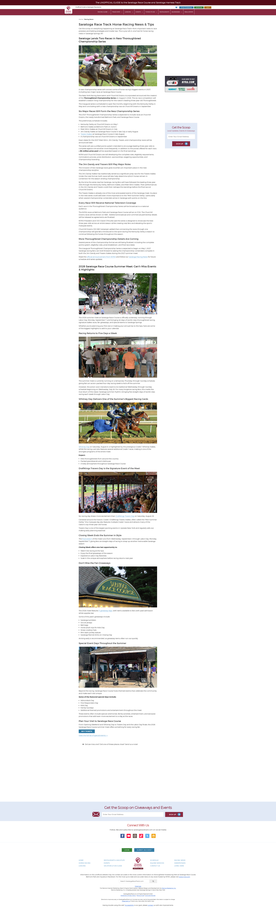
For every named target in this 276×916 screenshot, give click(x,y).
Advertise (199, 7)
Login (208, 7)
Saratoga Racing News (138, 257)
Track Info (116, 12)
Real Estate (189, 12)
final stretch (87, 539)
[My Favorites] (176, 7)
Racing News (88, 19)
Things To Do (150, 12)
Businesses (176, 12)
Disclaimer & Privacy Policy (128, 895)
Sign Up (180, 144)
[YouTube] (129, 836)
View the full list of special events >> (93, 735)
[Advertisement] (138, 775)
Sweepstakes (180, 863)
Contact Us (155, 866)
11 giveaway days (105, 611)
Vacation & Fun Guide (113, 866)
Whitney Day (84, 447)
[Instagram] (135, 836)
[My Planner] (153, 836)
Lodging (128, 12)
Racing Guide (102, 12)
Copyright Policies (150, 895)
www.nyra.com (184, 877)
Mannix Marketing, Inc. (169, 888)
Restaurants (164, 12)
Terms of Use (140, 895)
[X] (147, 836)
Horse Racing (85, 863)
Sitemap (138, 886)
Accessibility (129, 905)
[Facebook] (122, 836)
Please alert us (126, 901)
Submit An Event (144, 850)
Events (138, 12)
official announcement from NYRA (101, 257)
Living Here (179, 866)
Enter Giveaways (186, 7)
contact (150, 905)
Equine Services (157, 863)
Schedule (154, 860)
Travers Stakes (86, 134)
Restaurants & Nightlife (114, 860)
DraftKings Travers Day (125, 516)
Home (81, 19)
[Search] (153, 881)
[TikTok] (141, 836)
